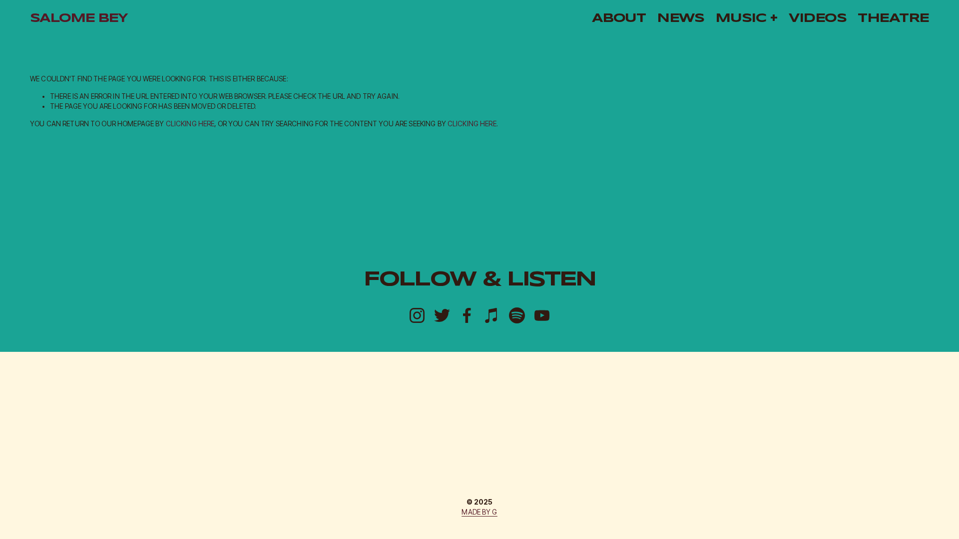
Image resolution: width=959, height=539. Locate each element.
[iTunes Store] (492, 315)
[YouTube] (542, 315)
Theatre (893, 18)
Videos (817, 18)
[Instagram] (417, 315)
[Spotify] (517, 315)
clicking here (190, 124)
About (619, 18)
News (680, 18)
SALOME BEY (78, 18)
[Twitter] (442, 315)
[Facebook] (467, 315)
